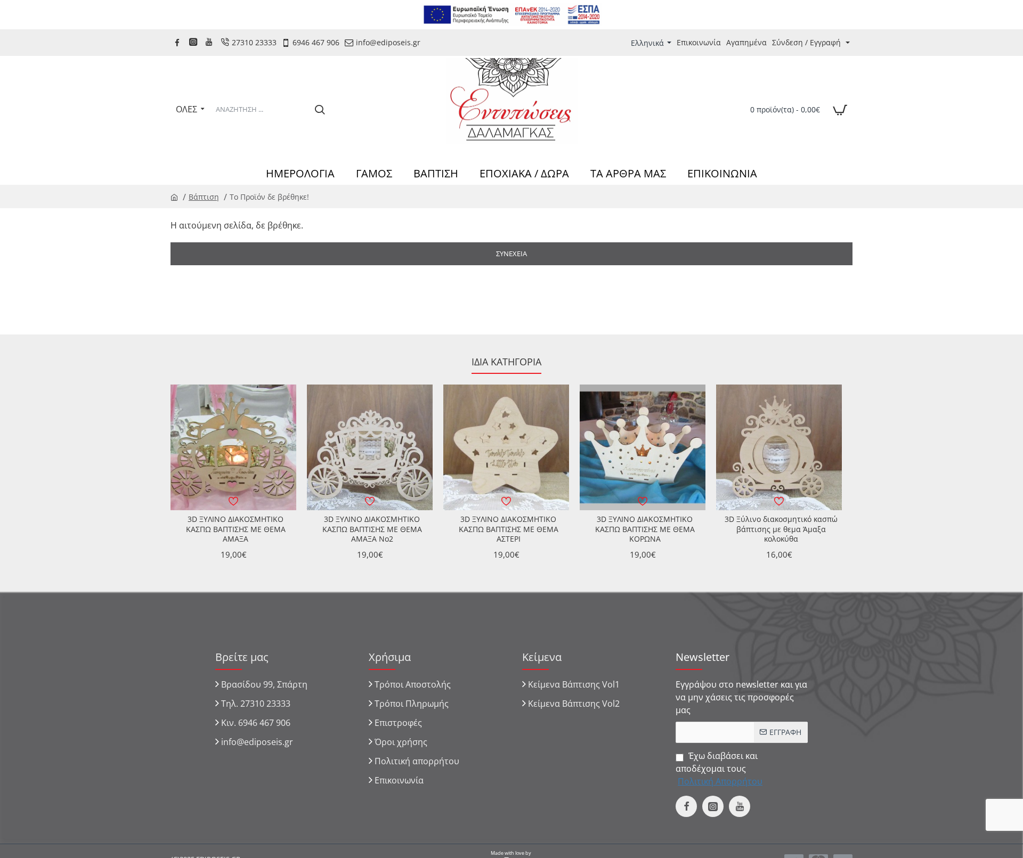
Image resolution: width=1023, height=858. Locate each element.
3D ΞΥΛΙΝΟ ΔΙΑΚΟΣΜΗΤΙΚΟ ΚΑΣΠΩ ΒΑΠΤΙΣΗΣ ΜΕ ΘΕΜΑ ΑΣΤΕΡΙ (508, 528)
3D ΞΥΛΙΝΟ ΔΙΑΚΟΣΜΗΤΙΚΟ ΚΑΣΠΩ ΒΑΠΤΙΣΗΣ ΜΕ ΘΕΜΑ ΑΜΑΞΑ (236, 528)
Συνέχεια (511, 253)
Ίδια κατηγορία (506, 362)
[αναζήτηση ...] (319, 109)
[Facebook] (178, 42)
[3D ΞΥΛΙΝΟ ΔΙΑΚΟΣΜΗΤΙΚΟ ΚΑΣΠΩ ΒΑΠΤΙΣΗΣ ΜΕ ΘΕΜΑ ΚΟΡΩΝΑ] (642, 447)
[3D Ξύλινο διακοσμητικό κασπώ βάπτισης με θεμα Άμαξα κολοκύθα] (779, 447)
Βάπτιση (204, 197)
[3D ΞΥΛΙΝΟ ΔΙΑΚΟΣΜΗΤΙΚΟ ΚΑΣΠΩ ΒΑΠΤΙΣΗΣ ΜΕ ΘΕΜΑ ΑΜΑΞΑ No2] (370, 447)
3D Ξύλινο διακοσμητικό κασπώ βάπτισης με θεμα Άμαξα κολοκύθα (781, 528)
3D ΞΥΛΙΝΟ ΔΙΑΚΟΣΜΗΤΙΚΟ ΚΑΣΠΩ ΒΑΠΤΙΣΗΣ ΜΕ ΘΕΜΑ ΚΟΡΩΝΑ (645, 528)
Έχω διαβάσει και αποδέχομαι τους (719, 768)
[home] (174, 196)
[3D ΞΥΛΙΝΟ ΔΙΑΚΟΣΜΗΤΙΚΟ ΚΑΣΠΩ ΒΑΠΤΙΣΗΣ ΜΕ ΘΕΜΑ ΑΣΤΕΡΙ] (506, 447)
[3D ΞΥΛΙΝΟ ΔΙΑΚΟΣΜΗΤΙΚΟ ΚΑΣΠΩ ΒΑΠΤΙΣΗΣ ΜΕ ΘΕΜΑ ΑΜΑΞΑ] (233, 447)
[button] (233, 501)
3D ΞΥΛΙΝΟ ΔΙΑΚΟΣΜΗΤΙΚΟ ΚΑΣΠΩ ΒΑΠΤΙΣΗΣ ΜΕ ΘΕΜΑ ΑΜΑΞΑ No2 (372, 528)
